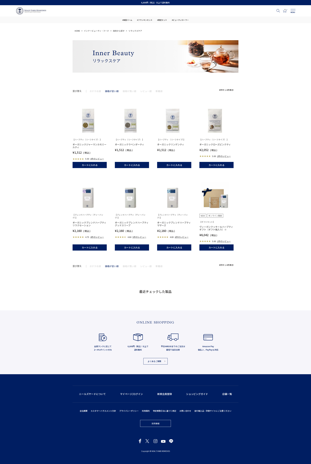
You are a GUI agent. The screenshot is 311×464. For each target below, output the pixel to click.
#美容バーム (127, 20)
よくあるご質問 (154, 361)
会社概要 (83, 410)
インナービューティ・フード (96, 30)
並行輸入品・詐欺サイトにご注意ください (212, 410)
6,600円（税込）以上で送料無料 (155, 2)
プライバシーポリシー (129, 410)
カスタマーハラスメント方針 (103, 410)
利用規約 (146, 410)
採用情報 (155, 423)
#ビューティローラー (180, 20)
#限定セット (162, 20)
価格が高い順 (129, 91)
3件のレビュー (97, 158)
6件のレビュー (182, 237)
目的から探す (119, 30)
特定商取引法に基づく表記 (164, 410)
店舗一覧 (227, 394)
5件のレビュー (139, 237)
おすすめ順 (95, 91)
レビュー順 (146, 91)
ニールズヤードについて (92, 394)
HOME (77, 30)
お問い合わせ (185, 410)
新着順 (159, 91)
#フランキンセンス (144, 20)
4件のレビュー (97, 237)
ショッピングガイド (197, 394)
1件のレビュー (224, 241)
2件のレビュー (224, 156)
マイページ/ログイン (131, 394)
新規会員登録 (164, 394)
